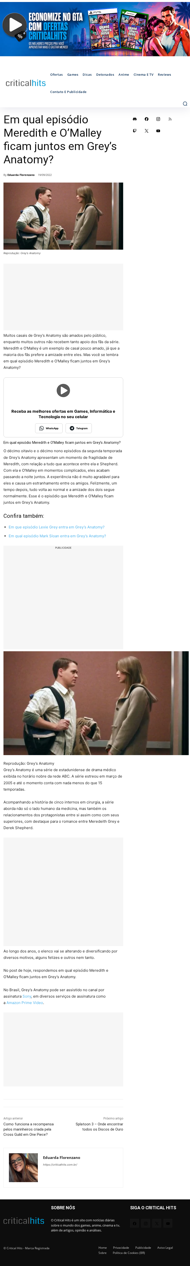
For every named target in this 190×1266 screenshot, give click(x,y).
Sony (27, 996)
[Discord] (135, 119)
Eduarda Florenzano (21, 175)
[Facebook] (146, 119)
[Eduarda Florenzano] (23, 1167)
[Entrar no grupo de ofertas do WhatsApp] (95, 29)
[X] (146, 130)
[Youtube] (158, 130)
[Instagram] (158, 119)
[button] (185, 103)
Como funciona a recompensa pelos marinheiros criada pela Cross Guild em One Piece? (28, 1129)
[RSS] (170, 119)
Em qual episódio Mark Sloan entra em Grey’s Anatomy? (57, 536)
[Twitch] (135, 130)
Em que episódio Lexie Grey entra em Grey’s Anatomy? (57, 527)
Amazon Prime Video (24, 1002)
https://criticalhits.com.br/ (60, 1164)
